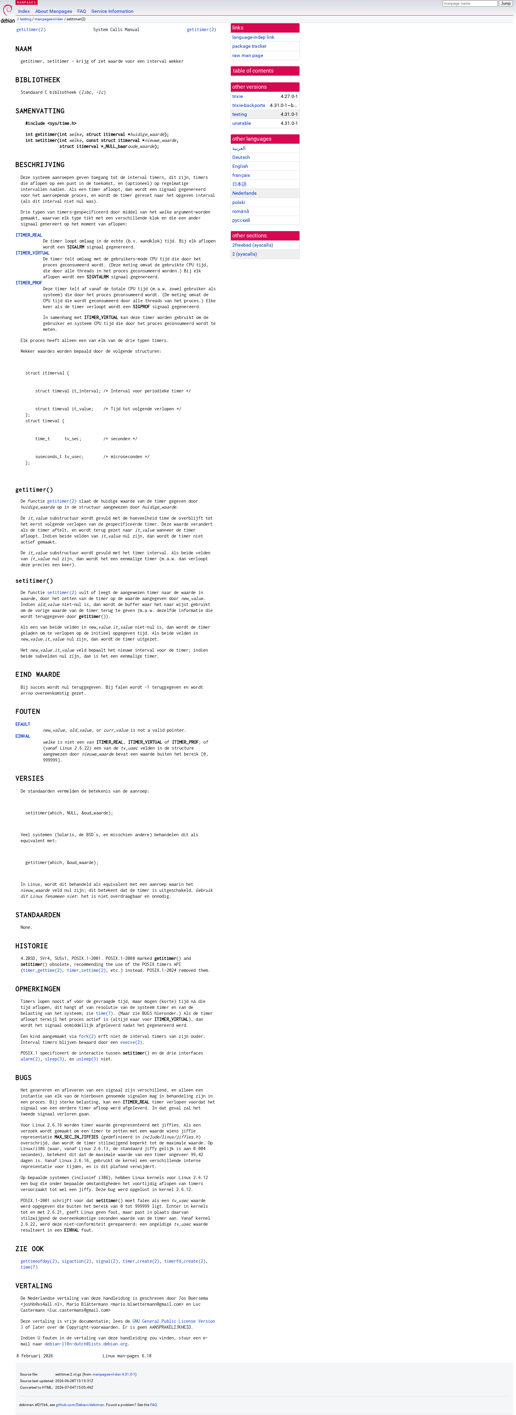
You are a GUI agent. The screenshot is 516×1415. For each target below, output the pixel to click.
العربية (238, 148)
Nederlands (244, 193)
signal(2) (107, 1261)
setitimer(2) (61, 592)
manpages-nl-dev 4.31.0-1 (114, 1374)
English (240, 166)
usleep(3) (87, 1058)
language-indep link (253, 37)
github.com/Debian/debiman (80, 1405)
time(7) (104, 1013)
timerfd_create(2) (185, 1261)
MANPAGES (26, 2)
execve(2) (131, 1042)
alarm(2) (30, 1058)
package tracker (249, 46)
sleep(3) (54, 1058)
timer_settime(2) (86, 970)
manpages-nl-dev (49, 19)
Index (24, 11)
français (241, 175)
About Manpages (53, 11)
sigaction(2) (76, 1261)
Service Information (112, 11)
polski (238, 202)
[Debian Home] (7, 12)
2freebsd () (252, 245)
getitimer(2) (31, 29)
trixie (237, 96)
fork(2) (87, 1036)
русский (241, 220)
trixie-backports (248, 105)
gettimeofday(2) (39, 1261)
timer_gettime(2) (42, 970)
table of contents (253, 71)
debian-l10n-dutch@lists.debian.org (86, 1343)
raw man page (247, 55)
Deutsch (241, 157)
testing (25, 19)
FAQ (81, 11)
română (240, 211)
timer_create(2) (141, 1261)
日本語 (239, 184)
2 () (244, 254)
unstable (241, 123)
